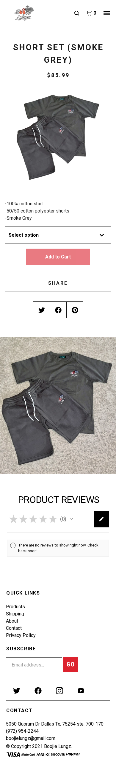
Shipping (15, 614)
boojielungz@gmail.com (30, 738)
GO (71, 664)
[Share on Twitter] (41, 310)
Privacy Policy (21, 635)
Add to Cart (58, 257)
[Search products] (76, 13)
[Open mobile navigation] (106, 13)
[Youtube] (81, 690)
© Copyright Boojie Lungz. (39, 746)
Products (15, 606)
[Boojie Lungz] (31, 13)
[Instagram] (59, 690)
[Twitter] (17, 690)
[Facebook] (38, 690)
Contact (14, 628)
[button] (71, 519)
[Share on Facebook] (58, 310)
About (12, 621)
